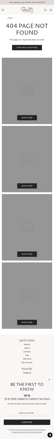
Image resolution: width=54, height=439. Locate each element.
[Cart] (51, 10)
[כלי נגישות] (49, 435)
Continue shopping (27, 47)
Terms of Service (31, 432)
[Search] (45, 10)
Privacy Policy (17, 432)
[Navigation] (3, 10)
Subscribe (27, 422)
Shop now (27, 118)
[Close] (49, 379)
